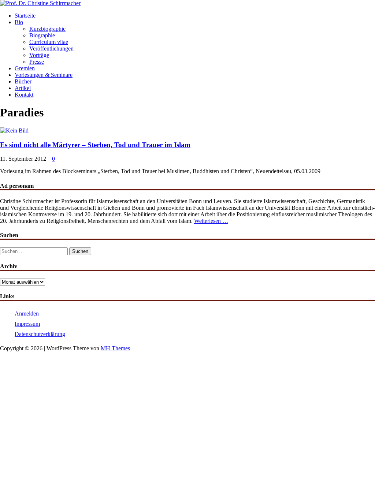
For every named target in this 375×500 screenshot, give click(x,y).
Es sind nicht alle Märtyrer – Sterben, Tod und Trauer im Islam (95, 145)
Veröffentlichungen (51, 48)
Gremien (25, 68)
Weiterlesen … (211, 221)
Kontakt (24, 95)
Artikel (23, 88)
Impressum (27, 324)
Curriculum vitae (48, 42)
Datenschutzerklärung (40, 334)
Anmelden (27, 313)
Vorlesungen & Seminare (44, 75)
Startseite (25, 15)
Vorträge (39, 55)
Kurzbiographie (47, 29)
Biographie (42, 35)
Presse (36, 62)
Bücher (23, 81)
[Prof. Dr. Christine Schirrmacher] (40, 3)
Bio (19, 22)
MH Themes (115, 348)
